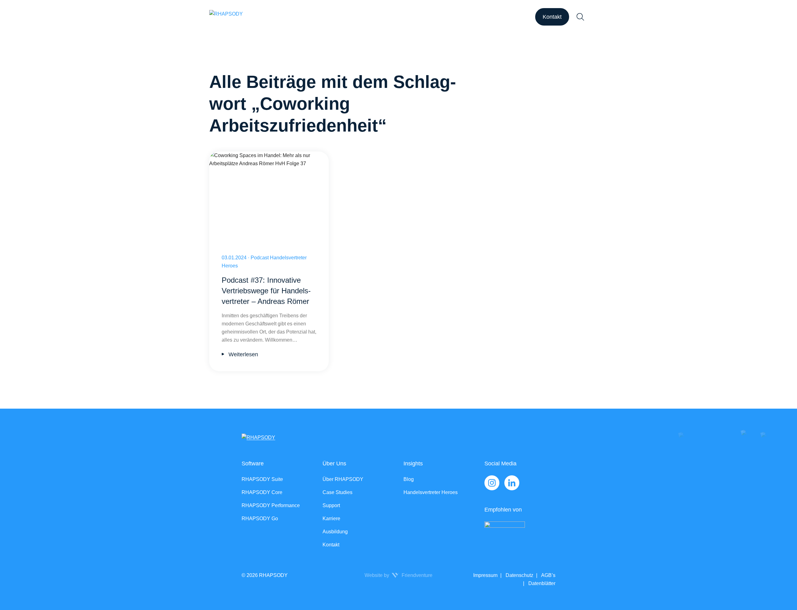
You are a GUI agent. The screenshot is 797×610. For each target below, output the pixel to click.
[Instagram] (491, 482)
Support (331, 505)
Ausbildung (335, 531)
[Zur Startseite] (226, 17)
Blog (408, 479)
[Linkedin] (511, 482)
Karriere (331, 518)
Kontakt (552, 17)
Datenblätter (541, 583)
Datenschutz (518, 575)
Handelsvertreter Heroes (430, 492)
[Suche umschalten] (580, 16)
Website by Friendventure (398, 575)
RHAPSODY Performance (271, 505)
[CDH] (519, 534)
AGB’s (547, 575)
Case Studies (337, 492)
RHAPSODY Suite (262, 479)
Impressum (485, 575)
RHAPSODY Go (260, 518)
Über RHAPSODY (343, 479)
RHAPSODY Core (262, 492)
